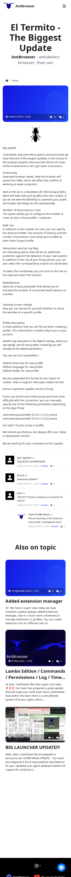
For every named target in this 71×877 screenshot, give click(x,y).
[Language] (38, 865)
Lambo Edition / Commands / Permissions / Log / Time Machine (35, 674)
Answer (44, 466)
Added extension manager (34, 601)
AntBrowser (25, 6)
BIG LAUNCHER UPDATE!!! (32, 747)
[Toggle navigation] (64, 6)
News (15, 80)
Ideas (63, 432)
